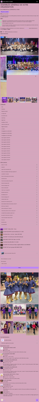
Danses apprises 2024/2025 (5, 120)
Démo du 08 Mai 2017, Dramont (19, 186)
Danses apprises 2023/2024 (5, 122)
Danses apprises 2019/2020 (5, 131)
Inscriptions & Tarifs (4, 100)
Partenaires (3, 87)
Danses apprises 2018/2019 (5, 133)
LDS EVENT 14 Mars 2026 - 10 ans (9, 207)
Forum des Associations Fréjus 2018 (19, 158)
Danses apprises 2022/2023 (5, 124)
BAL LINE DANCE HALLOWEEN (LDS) (10, 337)
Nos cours (19, 197)
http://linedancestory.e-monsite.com (12, 31)
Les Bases (3, 106)
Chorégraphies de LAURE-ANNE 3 (6, 113)
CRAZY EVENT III (6, 370)
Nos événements (19, 202)
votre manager (26, 28)
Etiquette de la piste (4, 89)
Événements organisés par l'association (19, 321)
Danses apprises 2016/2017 (5, 137)
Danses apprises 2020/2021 (5, 128)
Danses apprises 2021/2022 (5, 126)
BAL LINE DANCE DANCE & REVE (9, 325)
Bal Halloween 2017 (19, 172)
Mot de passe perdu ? (8, 243)
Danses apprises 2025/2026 (5, 117)
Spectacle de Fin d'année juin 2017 (19, 179)
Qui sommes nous (4, 93)
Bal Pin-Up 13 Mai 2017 (19, 184)
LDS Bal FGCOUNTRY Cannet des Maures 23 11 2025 (13, 209)
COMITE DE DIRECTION (5, 102)
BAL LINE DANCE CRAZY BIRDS (9, 331)
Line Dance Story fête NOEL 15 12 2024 (10, 220)
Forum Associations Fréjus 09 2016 (19, 195)
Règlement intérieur (4, 104)
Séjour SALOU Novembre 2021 (19, 147)
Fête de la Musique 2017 (19, 174)
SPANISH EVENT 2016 (19, 177)
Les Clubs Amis (3, 91)
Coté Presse (3, 95)
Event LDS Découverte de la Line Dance (19, 154)
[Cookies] (2, 400)
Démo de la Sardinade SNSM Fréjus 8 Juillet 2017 (19, 149)
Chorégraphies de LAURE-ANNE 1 (6, 109)
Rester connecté (4, 241)
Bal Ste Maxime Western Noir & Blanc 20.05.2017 (19, 181)
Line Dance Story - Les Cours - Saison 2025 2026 (12, 212)
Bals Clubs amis (19, 200)
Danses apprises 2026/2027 (5, 115)
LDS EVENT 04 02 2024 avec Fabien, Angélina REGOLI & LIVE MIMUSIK (16, 222)
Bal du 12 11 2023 (19, 142)
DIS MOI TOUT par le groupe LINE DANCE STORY (12, 225)
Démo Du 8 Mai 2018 (19, 165)
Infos (2, 84)
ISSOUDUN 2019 (19, 156)
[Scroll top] (37, 400)
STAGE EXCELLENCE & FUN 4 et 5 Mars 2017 (19, 188)
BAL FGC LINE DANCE (7, 358)
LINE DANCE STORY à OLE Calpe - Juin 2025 (11, 217)
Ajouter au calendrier (5, 11)
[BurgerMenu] (37, 1)
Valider (19, 245)
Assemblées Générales (20, 318)
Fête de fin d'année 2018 (19, 161)
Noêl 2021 (19, 145)
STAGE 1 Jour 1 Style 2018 (19, 168)
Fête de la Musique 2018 (19, 163)
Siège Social (3, 98)
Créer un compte (2, 243)
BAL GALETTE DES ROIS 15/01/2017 (19, 193)
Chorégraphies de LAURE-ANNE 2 (6, 111)
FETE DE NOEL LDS (6, 362)
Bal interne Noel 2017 (19, 170)
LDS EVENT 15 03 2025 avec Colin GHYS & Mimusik (13, 214)
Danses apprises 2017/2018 (5, 135)
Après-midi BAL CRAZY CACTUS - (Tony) (11, 352)
